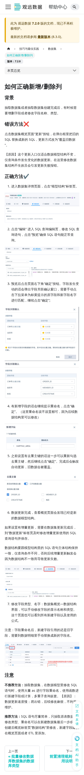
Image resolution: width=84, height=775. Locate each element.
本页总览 (13, 70)
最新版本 (44, 36)
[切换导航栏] (8, 6)
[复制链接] (19, 98)
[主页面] (8, 49)
